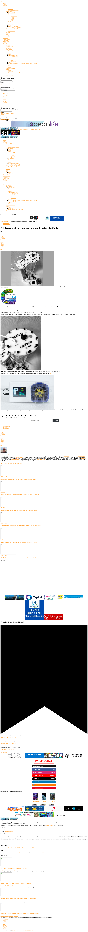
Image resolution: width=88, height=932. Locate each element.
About (7, 74)
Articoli (9, 14)
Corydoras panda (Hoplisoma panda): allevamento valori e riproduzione (20, 913)
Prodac (80, 839)
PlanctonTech (69, 839)
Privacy (2, 84)
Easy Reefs (65, 838)
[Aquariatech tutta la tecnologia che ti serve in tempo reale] (9, 304)
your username (15, 79)
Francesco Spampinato (10, 900)
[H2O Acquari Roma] (73, 599)
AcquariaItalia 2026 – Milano (8, 737)
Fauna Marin (72, 838)
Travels (9, 51)
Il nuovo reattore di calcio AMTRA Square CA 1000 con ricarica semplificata (21, 525)
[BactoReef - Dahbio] (53, 757)
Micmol (36, 839)
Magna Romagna (11, 31)
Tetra (38, 841)
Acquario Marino (9, 11)
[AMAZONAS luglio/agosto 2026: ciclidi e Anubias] (6, 865)
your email (14, 88)
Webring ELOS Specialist (13, 26)
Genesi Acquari (82, 838)
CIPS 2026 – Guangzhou (7, 749)
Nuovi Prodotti (6, 41)
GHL (86, 838)
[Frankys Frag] (44, 816)
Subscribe (5, 102)
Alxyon (73, 836)
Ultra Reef (58, 841)
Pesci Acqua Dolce (4, 916)
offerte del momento (20, 852)
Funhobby (77, 838)
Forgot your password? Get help (7, 113)
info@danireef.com (9, 831)
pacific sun (5, 427)
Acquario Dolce (9, 7)
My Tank (10, 62)
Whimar (66, 841)
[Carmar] (53, 599)
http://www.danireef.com (6, 454)
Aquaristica (3, 838)
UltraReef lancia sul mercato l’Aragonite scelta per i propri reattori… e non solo (21, 557)
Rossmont (13, 841)
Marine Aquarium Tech (13, 55)
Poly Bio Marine (75, 839)
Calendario (8, 32)
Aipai (70, 836)
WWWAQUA (71, 841)
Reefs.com (66, 456)
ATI (28, 838)
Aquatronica (21, 838)
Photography (8, 70)
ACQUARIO (6, 223)
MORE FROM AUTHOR (17, 463)
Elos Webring (13, 64)
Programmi (10, 24)
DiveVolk (60, 838)
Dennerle (56, 838)
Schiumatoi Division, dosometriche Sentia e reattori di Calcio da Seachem (20, 494)
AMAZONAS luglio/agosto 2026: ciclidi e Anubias (14, 868)
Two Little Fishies (52, 841)
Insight (9, 53)
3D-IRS (54, 836)
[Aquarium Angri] (34, 811)
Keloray (21, 839)
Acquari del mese (6, 39)
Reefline (5, 841)
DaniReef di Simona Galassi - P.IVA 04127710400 (22, 930)
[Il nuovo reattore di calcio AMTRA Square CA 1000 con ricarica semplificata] (8, 522)
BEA (9, 847)
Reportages (3, 885)
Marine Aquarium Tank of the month (15, 72)
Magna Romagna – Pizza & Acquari (13, 28)
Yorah (82, 841)
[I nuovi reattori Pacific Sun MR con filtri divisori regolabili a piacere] (5, 538)
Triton (41, 841)
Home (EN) (8, 48)
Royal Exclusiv (18, 841)
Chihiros (37, 838)
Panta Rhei (64, 839)
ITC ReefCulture (11, 839)
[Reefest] (73, 757)
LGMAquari (26, 839)
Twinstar (47, 841)
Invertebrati (13, 19)
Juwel (18, 839)
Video (9, 25)
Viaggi (7, 34)
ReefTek (9, 841)
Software (10, 65)
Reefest (40, 847)
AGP (68, 836)
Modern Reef (43, 839)
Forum (4, 42)
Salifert (28, 841)
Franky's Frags (18, 847)
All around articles (14, 56)
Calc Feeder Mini (6, 426)
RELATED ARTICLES (6, 463)
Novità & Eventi (9, 6)
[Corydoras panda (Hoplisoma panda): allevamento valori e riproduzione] (6, 911)
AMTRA (76, 836)
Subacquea (10, 36)
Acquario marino (49, 825)
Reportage (10, 54)
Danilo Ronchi (4, 232)
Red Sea (83, 839)
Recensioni (5, 38)
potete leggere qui (44, 306)
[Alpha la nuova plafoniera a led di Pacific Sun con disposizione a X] (8, 475)
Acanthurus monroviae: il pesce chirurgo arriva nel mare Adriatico (18, 898)
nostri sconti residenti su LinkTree (39, 852)
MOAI (39, 839)
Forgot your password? (5, 83)
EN (4, 47)
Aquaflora (80, 836)
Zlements (85, 841)
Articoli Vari (10, 9)
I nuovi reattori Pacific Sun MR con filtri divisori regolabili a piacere (19, 542)
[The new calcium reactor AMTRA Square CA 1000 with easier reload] (8, 506)
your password (15, 81)
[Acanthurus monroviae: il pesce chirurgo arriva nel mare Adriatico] (6, 896)
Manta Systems (31, 839)
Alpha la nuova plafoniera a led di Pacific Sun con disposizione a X (18, 479)
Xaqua (75, 841)
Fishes (12, 60)
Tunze (44, 841)
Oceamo (59, 839)
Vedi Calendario (4, 752)
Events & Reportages (10, 75)
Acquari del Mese (11, 12)
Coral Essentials (42, 838)
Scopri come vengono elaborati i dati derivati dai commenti (32, 591)
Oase (57, 839)
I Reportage (5, 40)
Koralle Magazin (81, 456)
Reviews (7, 69)
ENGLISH (3, 507)
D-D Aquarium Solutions (50, 838)
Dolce (4, 4)
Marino (4, 3)
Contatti (4, 99)
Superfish (34, 841)
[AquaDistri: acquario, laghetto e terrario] (24, 816)
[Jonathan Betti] (63, 816)
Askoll (25, 838)
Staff (7, 33)
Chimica (12, 17)
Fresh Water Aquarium (10, 68)
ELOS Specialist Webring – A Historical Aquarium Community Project (22, 63)
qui (50, 373)
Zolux (2, 842)
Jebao (15, 839)
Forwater (13, 847)
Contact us (5, 103)
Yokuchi (78, 841)
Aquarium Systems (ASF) (9, 838)
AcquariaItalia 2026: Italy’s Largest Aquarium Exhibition (16, 883)
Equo (69, 838)
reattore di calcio (6, 428)
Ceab (34, 838)
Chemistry (13, 57)
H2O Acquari (25, 847)
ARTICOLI (3, 900)
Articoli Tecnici (14, 16)
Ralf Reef (31, 847)
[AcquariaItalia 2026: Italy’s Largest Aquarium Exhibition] (6, 880)
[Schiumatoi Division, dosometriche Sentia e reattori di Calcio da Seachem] (8, 491)
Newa (54, 839)
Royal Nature (24, 841)
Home (2, 221)
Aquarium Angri (4, 847)
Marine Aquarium (41, 459)
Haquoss (2, 839)
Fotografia (5, 43)
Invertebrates (13, 61)
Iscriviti (4, 101)
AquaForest (85, 836)
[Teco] (14, 599)
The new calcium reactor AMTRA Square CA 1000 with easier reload (19, 510)
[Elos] (14, 757)
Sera (31, 841)
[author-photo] (4, 452)
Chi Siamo (5, 97)
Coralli (12, 18)
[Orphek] (34, 599)
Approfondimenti (11, 13)
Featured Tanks (11, 50)
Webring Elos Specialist (15, 27)
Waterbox (62, 841)
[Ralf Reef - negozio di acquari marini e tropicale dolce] (73, 811)
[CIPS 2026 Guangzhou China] (53, 619)
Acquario (5, 5)
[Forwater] (34, 757)
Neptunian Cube (50, 839)
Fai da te (10, 23)
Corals (12, 58)
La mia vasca (11, 21)
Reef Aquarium (9, 49)
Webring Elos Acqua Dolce (13, 10)
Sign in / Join (5, 93)
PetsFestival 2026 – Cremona (8, 743)
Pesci (12, 20)
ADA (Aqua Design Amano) (61, 836)
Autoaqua (31, 838)
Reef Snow (35, 847)
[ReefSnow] (14, 811)
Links (4, 100)
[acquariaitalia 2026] (34, 619)
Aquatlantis (17, 838)
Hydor (6, 839)
